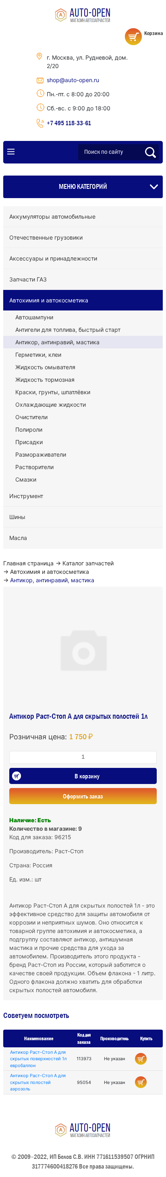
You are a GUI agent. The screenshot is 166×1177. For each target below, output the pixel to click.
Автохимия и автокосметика (48, 300)
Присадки (29, 442)
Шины (17, 516)
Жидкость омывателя (45, 367)
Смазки (25, 479)
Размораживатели (40, 454)
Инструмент (26, 495)
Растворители (34, 466)
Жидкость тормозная (45, 379)
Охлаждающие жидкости (50, 404)
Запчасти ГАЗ (28, 279)
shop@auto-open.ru (73, 80)
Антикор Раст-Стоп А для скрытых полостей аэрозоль (38, 1082)
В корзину (87, 776)
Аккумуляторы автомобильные (52, 216)
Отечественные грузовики (46, 237)
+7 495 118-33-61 (69, 122)
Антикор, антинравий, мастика (57, 342)
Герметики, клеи (38, 354)
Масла (18, 537)
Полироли (28, 429)
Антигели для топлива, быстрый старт (67, 329)
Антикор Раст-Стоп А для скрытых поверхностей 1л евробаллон (38, 1058)
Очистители (31, 417)
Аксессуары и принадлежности (53, 258)
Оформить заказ (83, 796)
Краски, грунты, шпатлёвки (52, 392)
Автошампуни (34, 317)
